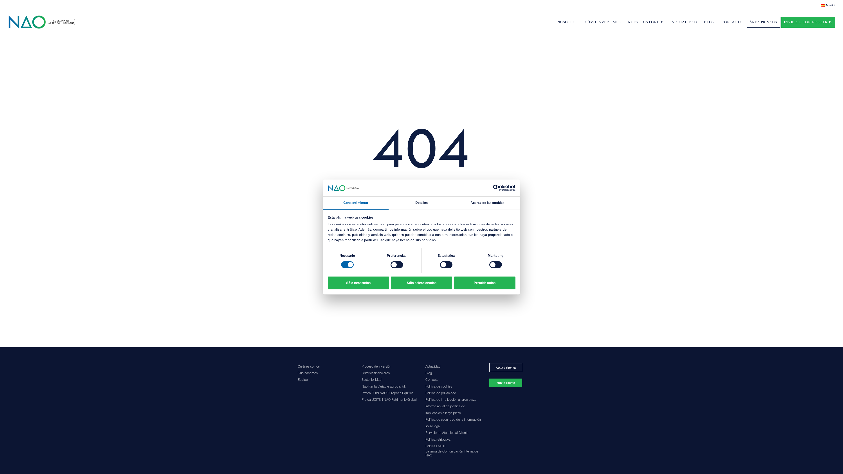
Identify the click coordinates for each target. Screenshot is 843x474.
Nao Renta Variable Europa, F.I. (384, 386)
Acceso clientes (506, 368)
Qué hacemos (308, 373)
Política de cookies (438, 386)
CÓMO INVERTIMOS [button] (603, 22)
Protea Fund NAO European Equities (387, 393)
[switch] (397, 264)
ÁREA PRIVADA (763, 22)
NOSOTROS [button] (567, 22)
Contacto (431, 380)
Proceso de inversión (376, 366)
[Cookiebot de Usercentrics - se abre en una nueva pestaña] (496, 188)
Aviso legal (432, 426)
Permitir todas (484, 283)
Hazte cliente (506, 383)
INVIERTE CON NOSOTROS (808, 22)
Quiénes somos (309, 366)
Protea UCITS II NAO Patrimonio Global (389, 400)
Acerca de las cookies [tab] (487, 203)
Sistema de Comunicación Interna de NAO (451, 453)
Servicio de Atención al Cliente (446, 433)
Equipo (303, 380)
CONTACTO (732, 22)
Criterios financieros (376, 373)
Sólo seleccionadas (421, 283)
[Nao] (42, 22)
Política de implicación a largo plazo (450, 400)
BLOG (709, 22)
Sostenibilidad (372, 380)
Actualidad (433, 366)
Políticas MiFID (435, 446)
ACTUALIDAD (684, 22)
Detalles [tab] (421, 203)
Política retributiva (437, 440)
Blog (428, 373)
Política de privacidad (440, 393)
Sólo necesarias (358, 283)
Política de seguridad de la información (453, 420)
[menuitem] (828, 5)
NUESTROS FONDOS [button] (646, 22)
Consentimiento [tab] (355, 203)
